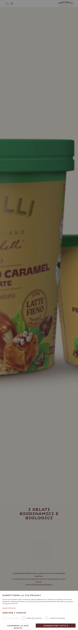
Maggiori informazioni (9, 608)
